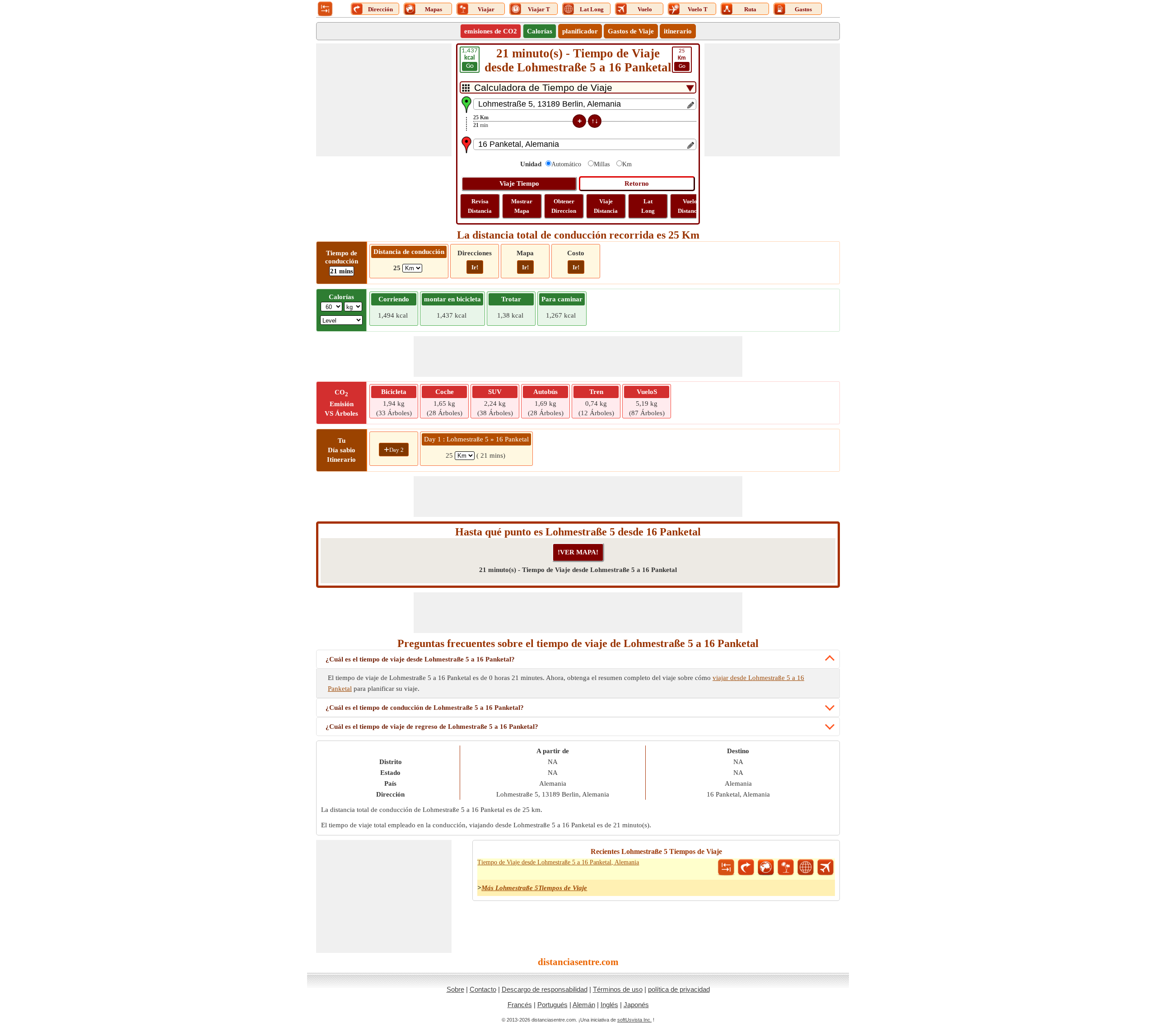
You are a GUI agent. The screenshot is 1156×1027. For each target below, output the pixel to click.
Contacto (483, 989)
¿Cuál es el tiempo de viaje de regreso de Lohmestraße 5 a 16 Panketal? (432, 726)
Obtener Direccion (563, 206)
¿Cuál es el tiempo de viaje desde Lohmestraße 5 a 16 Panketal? (420, 659)
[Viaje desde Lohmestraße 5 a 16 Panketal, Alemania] (786, 867)
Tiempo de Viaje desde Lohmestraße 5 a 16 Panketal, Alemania (558, 862)
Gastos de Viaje (631, 31)
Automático (566, 164)
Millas (602, 164)
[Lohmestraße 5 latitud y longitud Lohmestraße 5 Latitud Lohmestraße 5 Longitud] (806, 867)
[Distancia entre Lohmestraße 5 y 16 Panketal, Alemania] (726, 867)
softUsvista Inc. (634, 1019)
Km (627, 164)
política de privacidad (679, 989)
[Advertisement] (384, 99)
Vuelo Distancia (690, 206)
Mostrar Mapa (521, 206)
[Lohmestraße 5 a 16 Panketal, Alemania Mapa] (766, 867)
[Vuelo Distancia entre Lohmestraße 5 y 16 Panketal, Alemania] (825, 867)
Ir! (474, 267)
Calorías (539, 31)
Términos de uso (618, 989)
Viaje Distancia (606, 206)
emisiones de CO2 (490, 31)
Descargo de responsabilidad (544, 989)
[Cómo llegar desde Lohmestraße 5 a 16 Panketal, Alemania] (746, 867)
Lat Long (648, 206)
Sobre (455, 989)
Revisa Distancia (480, 206)
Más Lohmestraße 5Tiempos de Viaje (534, 887)
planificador (580, 31)
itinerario (678, 31)
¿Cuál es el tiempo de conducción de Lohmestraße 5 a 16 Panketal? (425, 707)
